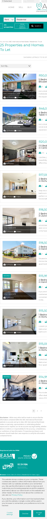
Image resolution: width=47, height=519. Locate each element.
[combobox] (12, 1)
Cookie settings (10, 513)
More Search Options (22, 26)
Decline (25, 513)
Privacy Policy (17, 495)
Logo (37, 475)
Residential (33, 41)
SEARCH (38, 26)
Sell (12, 475)
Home (8, 475)
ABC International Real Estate (19, 41)
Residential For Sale (28, 475)
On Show (18, 475)
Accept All (39, 513)
